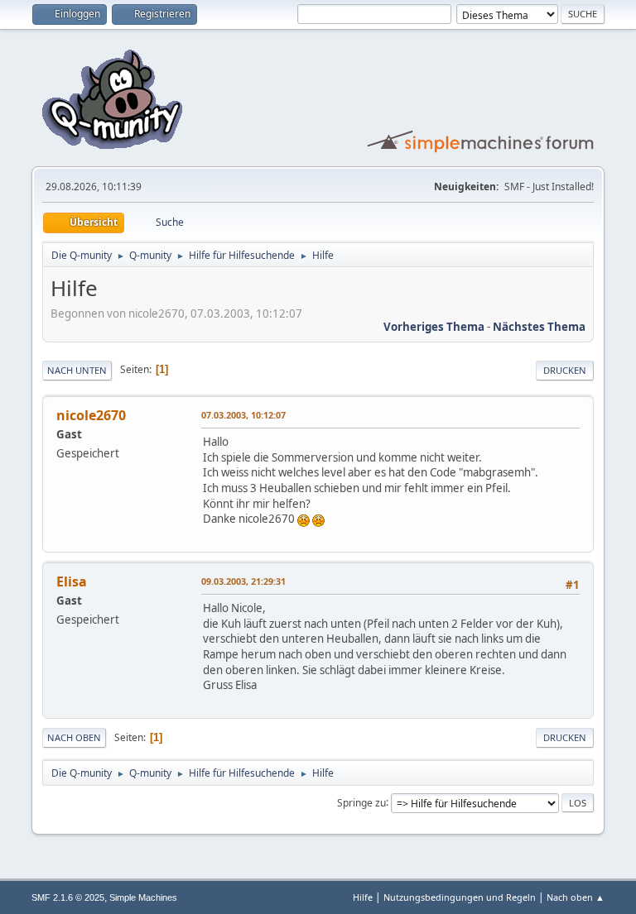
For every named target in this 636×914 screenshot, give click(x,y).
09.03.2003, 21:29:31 (243, 581)
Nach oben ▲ (576, 897)
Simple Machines (143, 897)
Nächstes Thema (539, 326)
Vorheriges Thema (433, 326)
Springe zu (361, 802)
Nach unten (77, 370)
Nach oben (74, 737)
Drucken (564, 370)
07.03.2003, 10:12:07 (243, 415)
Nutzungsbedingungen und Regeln (459, 897)
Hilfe (363, 897)
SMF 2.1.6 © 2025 (67, 897)
